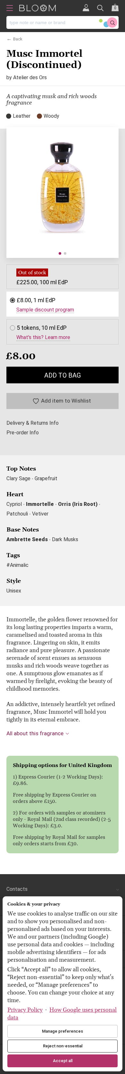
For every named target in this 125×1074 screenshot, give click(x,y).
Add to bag (62, 375)
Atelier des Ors (30, 77)
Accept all (62, 1060)
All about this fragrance (34, 733)
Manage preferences (62, 1031)
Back (17, 38)
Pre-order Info (22, 433)
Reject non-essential (62, 1046)
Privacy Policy (25, 1010)
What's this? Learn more (43, 337)
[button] (60, 253)
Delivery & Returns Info (32, 423)
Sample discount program (45, 310)
